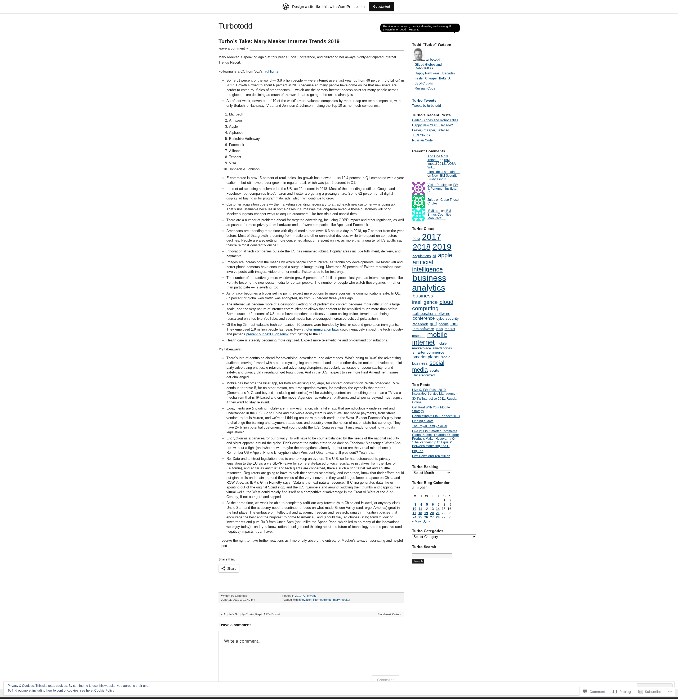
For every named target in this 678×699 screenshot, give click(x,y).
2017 (431, 237)
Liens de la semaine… (443, 172)
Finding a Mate (423, 421)
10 (414, 509)
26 (426, 517)
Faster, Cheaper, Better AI (433, 78)
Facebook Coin (388, 614)
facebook (420, 324)
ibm (454, 323)
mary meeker (341, 599)
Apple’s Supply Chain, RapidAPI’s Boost (252, 614)
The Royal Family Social (429, 426)
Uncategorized (424, 375)
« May (416, 521)
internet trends (322, 599)
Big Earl (417, 451)
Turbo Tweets (424, 100)
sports (434, 370)
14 (438, 509)
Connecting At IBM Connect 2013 (436, 416)
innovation (304, 599)
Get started (381, 6)
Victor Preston (437, 185)
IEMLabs (433, 211)
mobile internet (429, 338)
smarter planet (426, 356)
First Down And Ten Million (431, 456)
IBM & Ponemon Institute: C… (442, 188)
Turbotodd (235, 25)
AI (304, 595)
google (444, 324)
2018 (422, 247)
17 (414, 513)
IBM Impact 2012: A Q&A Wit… (441, 163)
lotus (439, 329)
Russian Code (425, 88)
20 (432, 513)
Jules (431, 200)
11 (420, 509)
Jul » (426, 521)
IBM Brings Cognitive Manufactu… (439, 214)
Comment (385, 680)
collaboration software (431, 313)
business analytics (429, 282)
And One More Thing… (437, 158)
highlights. (271, 71)
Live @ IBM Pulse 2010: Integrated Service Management (435, 391)
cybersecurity (447, 318)
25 (420, 517)
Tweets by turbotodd (426, 106)
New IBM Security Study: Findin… (442, 177)
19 (426, 513)
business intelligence (425, 299)
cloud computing (432, 305)
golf (433, 323)
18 (420, 513)
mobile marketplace (429, 345)
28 (438, 517)
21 (438, 513)
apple (445, 255)
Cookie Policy (104, 690)
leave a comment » (233, 48)
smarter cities (442, 348)
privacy (311, 595)
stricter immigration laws (320, 329)
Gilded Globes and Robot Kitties (428, 66)
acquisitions (422, 256)
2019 (298, 595)
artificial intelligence (427, 266)
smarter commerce (428, 352)
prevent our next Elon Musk (267, 334)
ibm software (423, 329)
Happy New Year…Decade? (435, 73)
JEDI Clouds (424, 83)
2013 (416, 239)
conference (424, 318)
